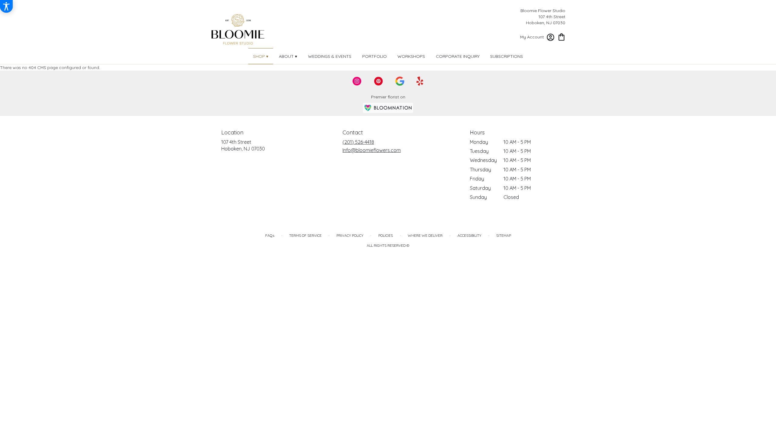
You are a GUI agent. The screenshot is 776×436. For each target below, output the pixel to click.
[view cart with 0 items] (561, 36)
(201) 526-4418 (358, 142)
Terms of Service (305, 235)
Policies (385, 235)
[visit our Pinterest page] (379, 81)
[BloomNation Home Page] (388, 108)
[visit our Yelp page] (420, 81)
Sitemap (503, 235)
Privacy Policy (349, 235)
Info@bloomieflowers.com (372, 150)
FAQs (269, 235)
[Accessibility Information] (6, 6)
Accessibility (469, 235)
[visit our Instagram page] (357, 81)
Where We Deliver (425, 235)
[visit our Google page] (399, 81)
